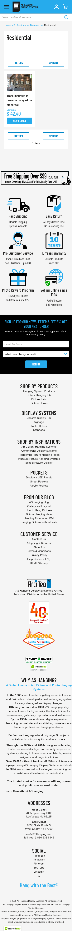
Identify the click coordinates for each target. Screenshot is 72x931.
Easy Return (54, 216)
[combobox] (36, 17)
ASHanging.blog (39, 502)
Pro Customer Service (18, 253)
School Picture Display (38, 462)
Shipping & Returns (39, 543)
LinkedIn (39, 871)
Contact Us (39, 538)
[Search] (66, 17)
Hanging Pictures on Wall (39, 518)
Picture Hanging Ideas (39, 514)
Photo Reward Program (18, 290)
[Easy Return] (53, 203)
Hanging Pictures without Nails (39, 522)
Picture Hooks (39, 403)
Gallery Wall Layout (39, 506)
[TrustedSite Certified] (39, 667)
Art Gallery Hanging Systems (39, 446)
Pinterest (39, 863)
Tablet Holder (39, 426)
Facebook (39, 855)
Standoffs (39, 429)
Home (8, 25)
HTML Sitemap (39, 563)
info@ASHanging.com (39, 834)
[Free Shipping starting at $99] (36, 178)
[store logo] (25, 7)
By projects (36, 25)
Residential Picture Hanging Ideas (39, 454)
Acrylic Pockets (39, 485)
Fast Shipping (18, 216)
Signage (39, 421)
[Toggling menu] (6, 6)
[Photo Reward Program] (18, 277)
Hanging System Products (39, 391)
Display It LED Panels (39, 477)
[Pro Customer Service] (18, 240)
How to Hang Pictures (39, 510)
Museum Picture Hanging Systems (39, 458)
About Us (39, 547)
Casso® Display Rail (39, 417)
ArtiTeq (58, 590)
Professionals (20, 25)
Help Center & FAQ (38, 559)
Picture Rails (38, 399)
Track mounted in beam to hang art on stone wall (19, 100)
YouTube (39, 867)
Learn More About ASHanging (24, 791)
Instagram (39, 859)
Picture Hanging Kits (39, 395)
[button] (56, 6)
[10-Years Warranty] (53, 240)
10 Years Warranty (54, 253)
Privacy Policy (38, 334)
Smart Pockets (39, 481)
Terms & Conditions (39, 550)
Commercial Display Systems (39, 450)
